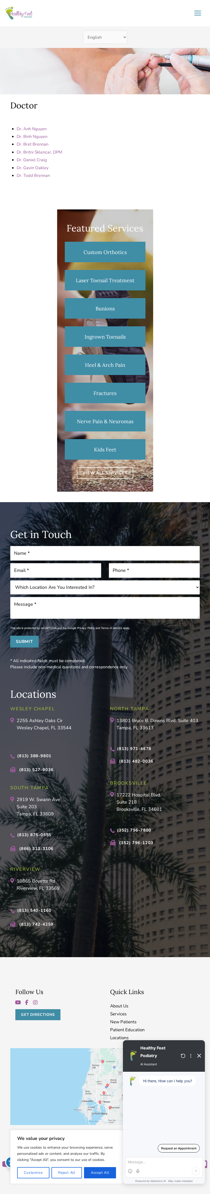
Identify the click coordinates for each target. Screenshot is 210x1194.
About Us (119, 1006)
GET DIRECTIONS (38, 1014)
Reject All (66, 1172)
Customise (33, 1172)
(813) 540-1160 (34, 910)
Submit (24, 641)
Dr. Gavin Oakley (32, 168)
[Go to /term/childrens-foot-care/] (105, 449)
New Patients (123, 1022)
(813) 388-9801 (34, 756)
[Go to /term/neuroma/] (105, 421)
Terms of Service (111, 628)
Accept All (100, 1172)
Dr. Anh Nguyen (32, 129)
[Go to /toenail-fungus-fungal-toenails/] (105, 280)
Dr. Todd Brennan (33, 175)
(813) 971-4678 (134, 749)
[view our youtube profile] (18, 1002)
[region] (66, 1157)
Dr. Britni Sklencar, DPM (39, 152)
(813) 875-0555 (34, 835)
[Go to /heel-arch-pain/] (105, 365)
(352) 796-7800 (134, 830)
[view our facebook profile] (26, 1002)
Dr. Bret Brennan (32, 144)
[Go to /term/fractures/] (105, 393)
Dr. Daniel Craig (32, 160)
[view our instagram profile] (35, 1002)
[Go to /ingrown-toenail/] (105, 336)
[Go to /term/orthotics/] (105, 252)
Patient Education (127, 1030)
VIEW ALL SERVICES (105, 473)
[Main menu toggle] (197, 13)
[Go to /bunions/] (105, 308)
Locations (119, 1038)
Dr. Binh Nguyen (32, 136)
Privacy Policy (86, 628)
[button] (105, 473)
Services (118, 1014)
